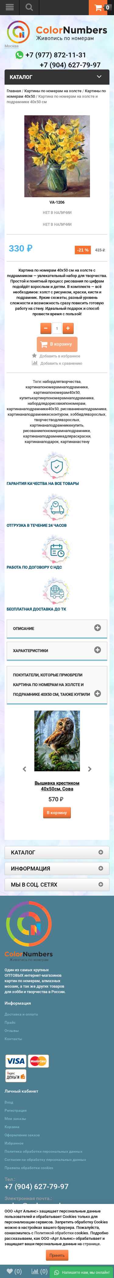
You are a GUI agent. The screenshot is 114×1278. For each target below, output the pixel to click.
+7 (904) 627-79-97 (37, 1186)
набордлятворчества (62, 381)
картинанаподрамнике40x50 (33, 409)
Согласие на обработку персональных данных (45, 1160)
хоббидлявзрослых (87, 414)
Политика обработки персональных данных (43, 1151)
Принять (57, 1255)
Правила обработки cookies (29, 1168)
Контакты (13, 1039)
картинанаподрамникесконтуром (38, 414)
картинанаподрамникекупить (56, 425)
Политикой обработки (54, 1233)
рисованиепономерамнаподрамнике (56, 430)
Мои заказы (15, 1119)
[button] (81, 1272)
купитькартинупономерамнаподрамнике (56, 398)
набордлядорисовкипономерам (56, 403)
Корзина (12, 1127)
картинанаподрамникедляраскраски (56, 436)
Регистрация (16, 1110)
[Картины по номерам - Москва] (57, 23)
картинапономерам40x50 (56, 392)
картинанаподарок (42, 441)
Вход (9, 1102)
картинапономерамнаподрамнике (57, 387)
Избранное (14, 1143)
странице (91, 1244)
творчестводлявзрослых (56, 420)
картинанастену (74, 441)
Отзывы (12, 1031)
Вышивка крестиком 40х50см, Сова (57, 786)
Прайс (10, 1022)
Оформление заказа (22, 1135)
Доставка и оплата (21, 1014)
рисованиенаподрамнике (83, 409)
